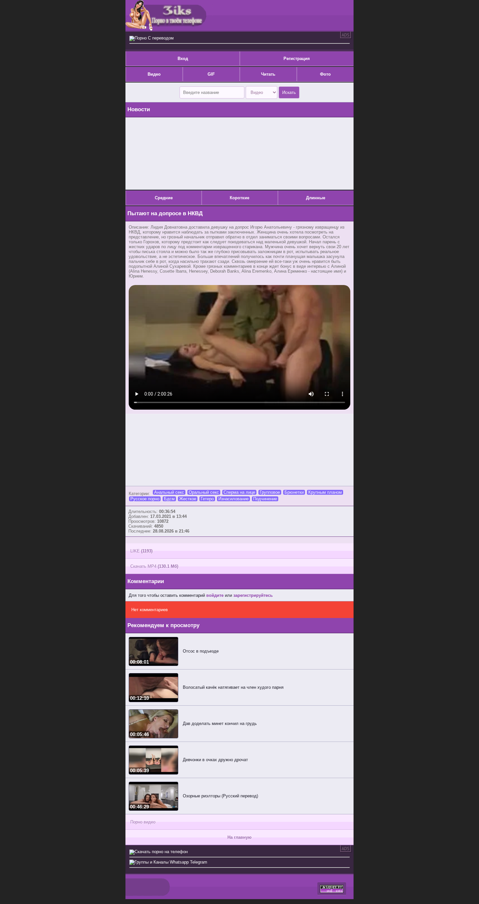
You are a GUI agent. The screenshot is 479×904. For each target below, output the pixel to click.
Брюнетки (294, 492)
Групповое (270, 492)
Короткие (239, 197)
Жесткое (187, 498)
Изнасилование (233, 498)
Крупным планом (325, 492)
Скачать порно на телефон (161, 851)
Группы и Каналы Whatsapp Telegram (171, 862)
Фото (325, 74)
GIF (211, 74)
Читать (268, 74)
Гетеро (207, 498)
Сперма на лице (239, 492)
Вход (183, 58)
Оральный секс (204, 492)
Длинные (315, 197)
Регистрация (296, 58)
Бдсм (169, 498)
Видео (154, 74)
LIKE (141, 551)
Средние (164, 197)
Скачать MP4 (154, 566)
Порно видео (142, 822)
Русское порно (144, 498)
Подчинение (265, 498)
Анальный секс (169, 492)
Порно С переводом (154, 38)
